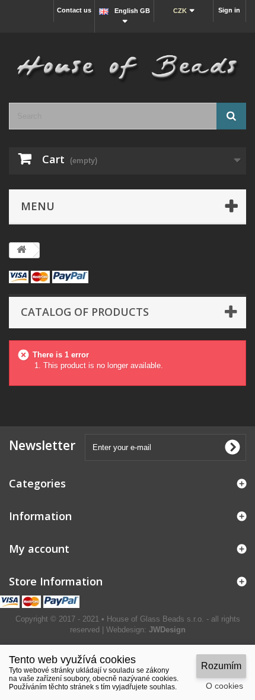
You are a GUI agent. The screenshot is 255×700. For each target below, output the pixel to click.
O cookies (224, 686)
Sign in (229, 10)
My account (39, 548)
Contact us (74, 10)
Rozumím (221, 666)
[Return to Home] (21, 250)
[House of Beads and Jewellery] (127, 63)
